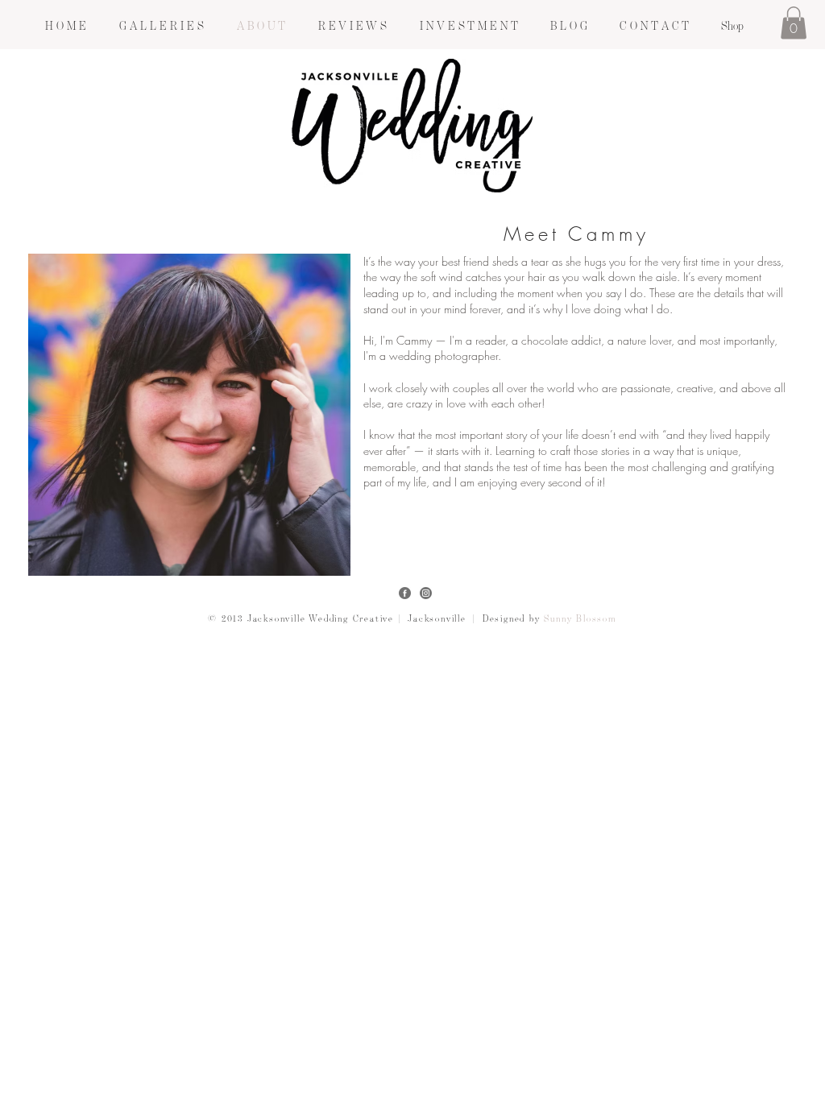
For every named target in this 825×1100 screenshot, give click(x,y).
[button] (161, 26)
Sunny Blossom (580, 619)
